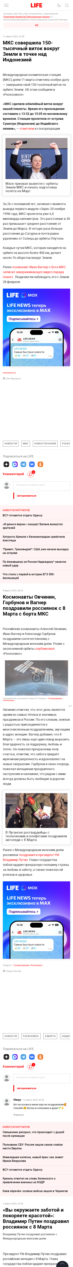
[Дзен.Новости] (6, 464)
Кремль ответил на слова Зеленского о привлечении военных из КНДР (29, 1180)
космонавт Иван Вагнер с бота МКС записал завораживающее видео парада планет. (34, 272)
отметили (27, 128)
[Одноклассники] (40, 464)
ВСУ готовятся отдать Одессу (23, 515)
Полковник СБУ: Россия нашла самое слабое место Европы (33, 1146)
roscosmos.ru (9, 372)
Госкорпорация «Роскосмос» (28, 965)
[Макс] (14, 464)
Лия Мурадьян (13, 378)
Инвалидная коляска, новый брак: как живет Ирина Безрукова (33, 1159)
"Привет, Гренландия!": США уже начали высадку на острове (36, 551)
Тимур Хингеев (13, 971)
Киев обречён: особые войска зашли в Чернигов (35, 1191)
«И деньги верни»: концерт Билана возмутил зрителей (33, 526)
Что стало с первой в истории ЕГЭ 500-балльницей (28, 576)
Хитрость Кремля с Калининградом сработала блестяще (34, 538)
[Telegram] (23, 464)
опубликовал (45, 648)
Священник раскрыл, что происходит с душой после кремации (33, 1134)
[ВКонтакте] (31, 464)
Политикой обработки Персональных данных (26, 16)
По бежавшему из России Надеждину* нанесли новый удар (34, 563)
